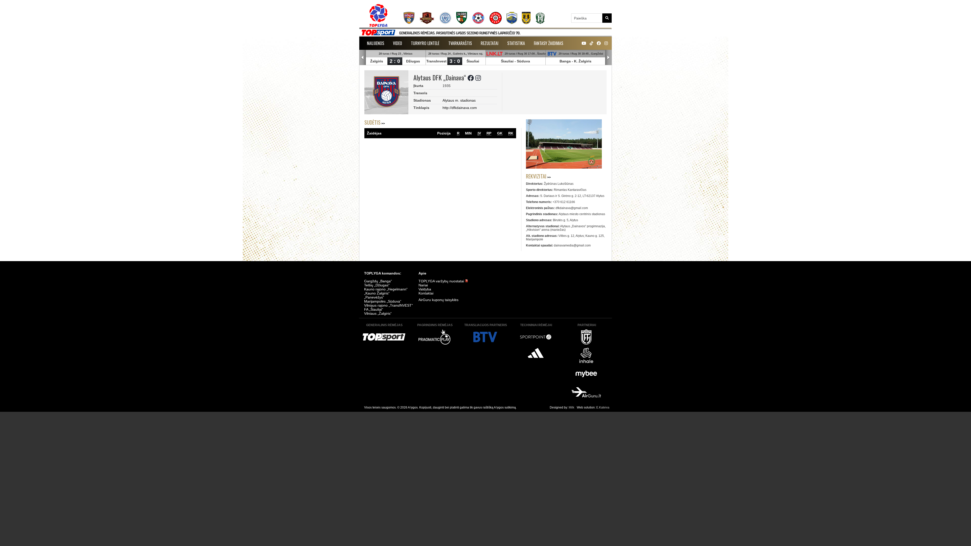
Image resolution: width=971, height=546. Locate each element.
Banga (565, 61)
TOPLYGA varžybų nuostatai (441, 281)
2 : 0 (395, 61)
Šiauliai (473, 61)
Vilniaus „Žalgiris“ (378, 313)
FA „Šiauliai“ (373, 309)
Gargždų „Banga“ (378, 281)
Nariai (423, 285)
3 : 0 (455, 61)
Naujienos (375, 43)
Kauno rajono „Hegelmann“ (386, 289)
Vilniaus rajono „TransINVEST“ (388, 305)
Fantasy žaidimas (548, 43)
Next (608, 57)
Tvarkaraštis (460, 43)
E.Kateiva (602, 407)
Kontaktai (425, 293)
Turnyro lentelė (425, 43)
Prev (362, 57)
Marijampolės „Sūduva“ (382, 301)
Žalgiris (376, 61)
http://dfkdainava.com (460, 108)
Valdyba (424, 289)
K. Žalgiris (582, 61)
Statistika (516, 43)
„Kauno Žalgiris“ (377, 293)
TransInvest (436, 61)
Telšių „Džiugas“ (377, 285)
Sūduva (523, 61)
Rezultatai (489, 43)
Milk (571, 407)
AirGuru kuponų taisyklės (438, 300)
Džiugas (413, 61)
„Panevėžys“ (374, 297)
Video (397, 43)
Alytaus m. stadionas (459, 100)
